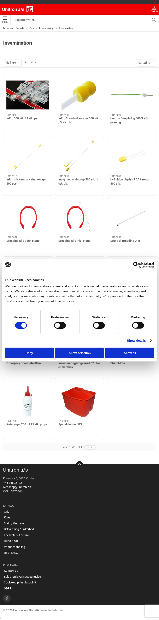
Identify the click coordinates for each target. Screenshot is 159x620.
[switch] (60, 325)
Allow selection (80, 353)
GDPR (8, 588)
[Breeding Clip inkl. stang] (79, 217)
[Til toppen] (79, 465)
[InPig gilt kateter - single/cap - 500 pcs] (27, 156)
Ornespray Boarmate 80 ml (24, 363)
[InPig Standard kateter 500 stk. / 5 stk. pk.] (79, 95)
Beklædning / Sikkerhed (19, 529)
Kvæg (7, 517)
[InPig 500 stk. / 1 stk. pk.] (27, 95)
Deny (29, 353)
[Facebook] (7, 598)
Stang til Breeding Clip (125, 240)
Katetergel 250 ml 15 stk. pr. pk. (27, 424)
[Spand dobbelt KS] (79, 401)
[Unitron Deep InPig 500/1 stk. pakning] (131, 95)
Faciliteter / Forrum (16, 535)
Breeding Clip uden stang (23, 240)
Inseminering (46, 28)
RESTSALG (11, 552)
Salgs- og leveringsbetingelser (23, 576)
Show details (136, 340)
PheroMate (117, 363)
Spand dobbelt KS (70, 424)
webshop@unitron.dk (17, 487)
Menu (5, 22)
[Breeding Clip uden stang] (27, 217)
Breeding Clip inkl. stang (74, 240)
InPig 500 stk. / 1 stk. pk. (22, 118)
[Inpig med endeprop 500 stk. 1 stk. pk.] (79, 156)
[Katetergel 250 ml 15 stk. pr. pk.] (27, 401)
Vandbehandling (14, 547)
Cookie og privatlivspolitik (20, 582)
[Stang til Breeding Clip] (131, 217)
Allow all (130, 353)
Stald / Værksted (14, 523)
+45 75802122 (12, 482)
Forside (20, 28)
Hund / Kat (11, 541)
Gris (31, 28)
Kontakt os (11, 570)
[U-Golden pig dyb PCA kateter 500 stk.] (131, 156)
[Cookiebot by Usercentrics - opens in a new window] (136, 265)
